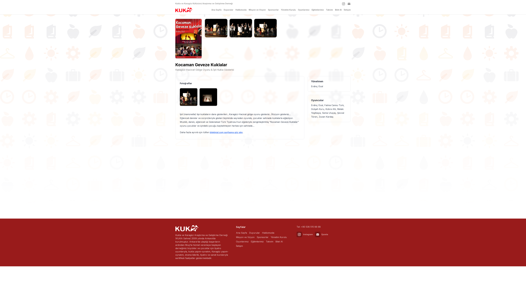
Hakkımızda (241, 10)
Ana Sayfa (216, 10)
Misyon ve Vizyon (257, 10)
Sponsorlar (273, 10)
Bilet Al (338, 10)
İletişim (347, 10)
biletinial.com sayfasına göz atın (226, 132)
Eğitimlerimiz (318, 10)
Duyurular (228, 10)
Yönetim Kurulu (288, 10)
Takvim (329, 10)
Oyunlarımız (303, 10)
